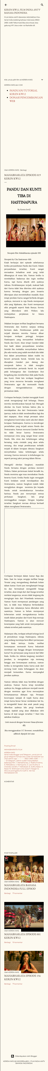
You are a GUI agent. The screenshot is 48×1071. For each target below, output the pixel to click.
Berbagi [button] (23, 170)
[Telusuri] (42, 4)
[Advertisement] (24, 53)
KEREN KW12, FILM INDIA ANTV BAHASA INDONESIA (22, 11)
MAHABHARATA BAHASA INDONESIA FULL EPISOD (20, 886)
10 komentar (18, 942)
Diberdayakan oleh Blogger (26, 1056)
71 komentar (17, 984)
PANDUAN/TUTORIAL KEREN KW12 (24, 92)
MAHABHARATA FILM (13, 750)
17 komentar (17, 893)
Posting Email (9, 746)
